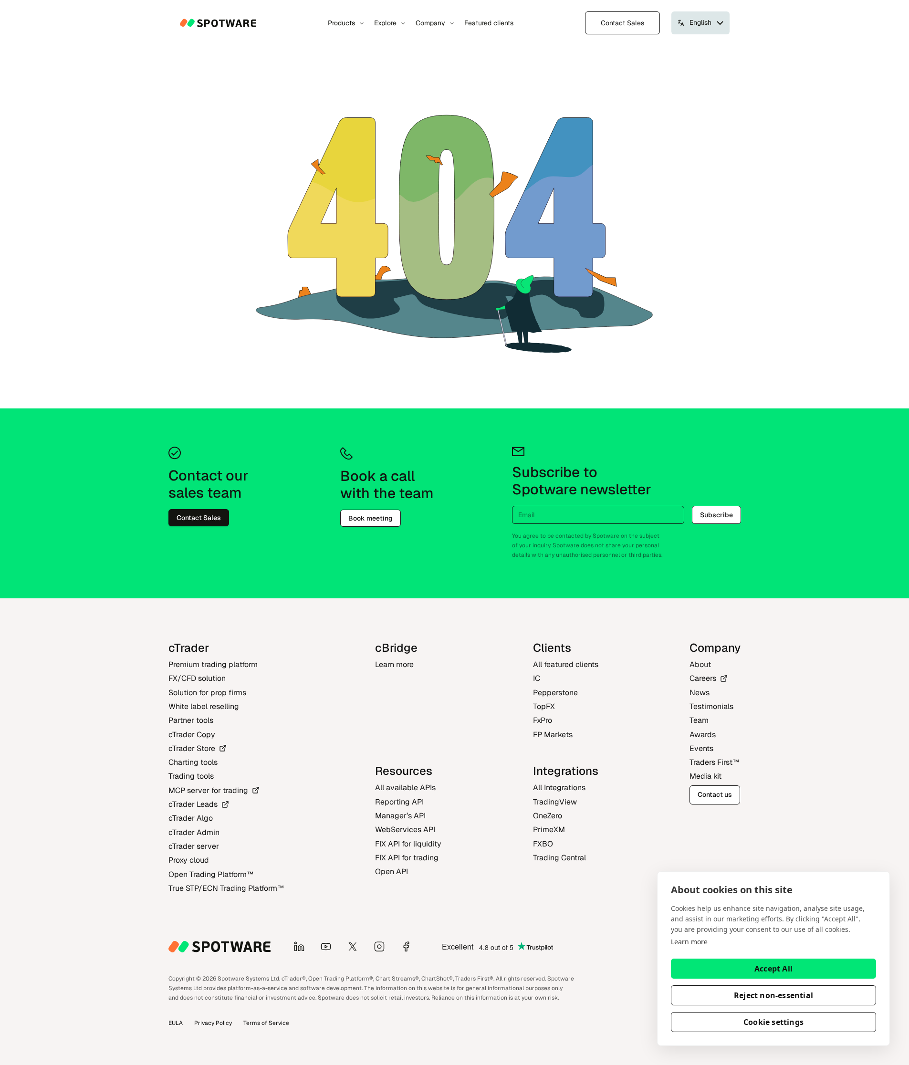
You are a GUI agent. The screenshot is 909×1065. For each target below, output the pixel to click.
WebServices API (405, 830)
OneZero (547, 816)
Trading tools (191, 776)
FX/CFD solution (197, 678)
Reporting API (399, 802)
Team (699, 720)
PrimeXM (549, 830)
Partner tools (190, 720)
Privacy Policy (213, 1023)
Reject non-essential (773, 995)
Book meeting (370, 518)
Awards (703, 735)
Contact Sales (622, 23)
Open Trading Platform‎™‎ (210, 874)
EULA (175, 1023)
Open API (391, 872)
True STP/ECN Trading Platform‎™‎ (226, 888)
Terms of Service (266, 1023)
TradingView (555, 802)
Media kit (705, 776)
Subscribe (716, 515)
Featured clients (488, 23)
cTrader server (193, 846)
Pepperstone (555, 693)
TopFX (544, 706)
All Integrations (559, 788)
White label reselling (203, 706)
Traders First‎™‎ (714, 762)
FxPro (542, 720)
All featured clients (565, 664)
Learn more (689, 941)
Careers (703, 678)
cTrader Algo (190, 818)
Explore (385, 23)
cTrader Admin (193, 832)
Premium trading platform (213, 664)
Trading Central (559, 858)
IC (536, 678)
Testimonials (711, 706)
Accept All (773, 968)
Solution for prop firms (207, 693)
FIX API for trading (407, 858)
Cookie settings (773, 1022)
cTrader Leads (193, 804)
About (700, 664)
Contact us (715, 794)
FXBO (543, 844)
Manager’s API (400, 816)
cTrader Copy (191, 735)
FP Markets (553, 735)
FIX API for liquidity (408, 844)
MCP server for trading (208, 790)
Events (701, 748)
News (700, 693)
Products (341, 23)
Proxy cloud (188, 860)
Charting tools (193, 762)
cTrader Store (191, 748)
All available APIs (405, 788)
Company (430, 23)
